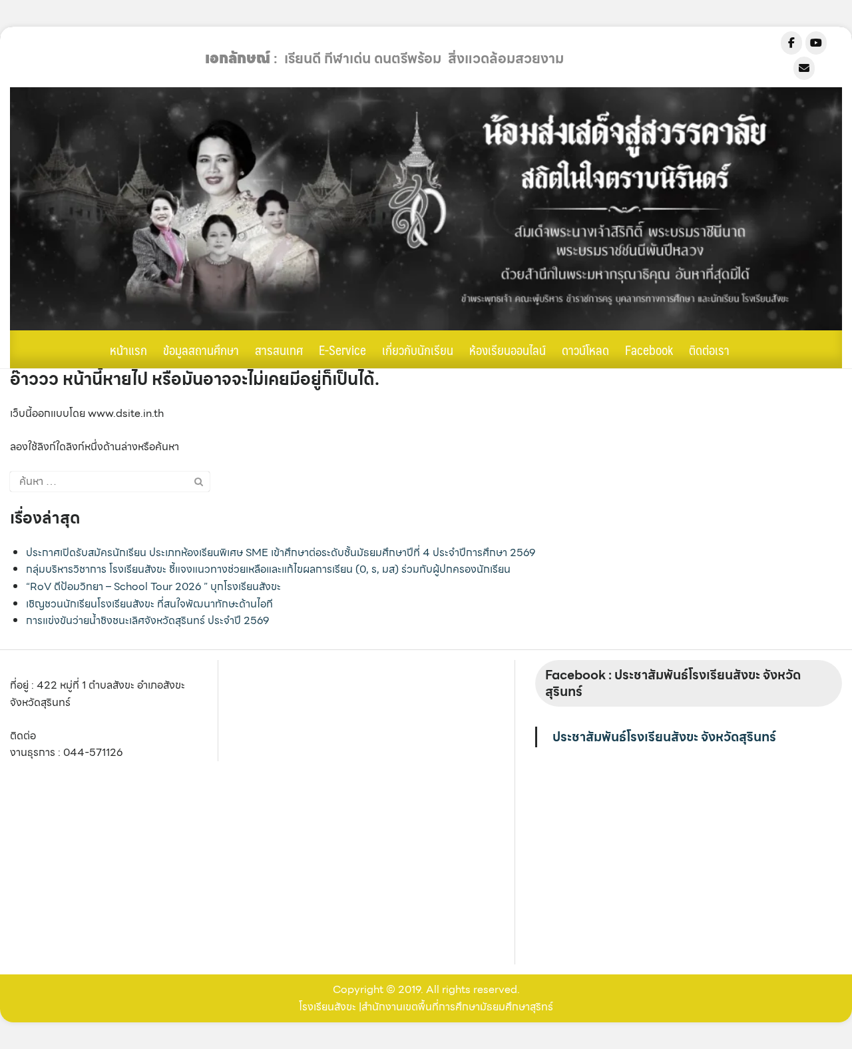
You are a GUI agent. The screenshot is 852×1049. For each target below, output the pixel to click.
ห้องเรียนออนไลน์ (507, 349)
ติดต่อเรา (709, 349)
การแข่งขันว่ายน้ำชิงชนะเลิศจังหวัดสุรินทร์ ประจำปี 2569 (147, 620)
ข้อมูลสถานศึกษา (201, 349)
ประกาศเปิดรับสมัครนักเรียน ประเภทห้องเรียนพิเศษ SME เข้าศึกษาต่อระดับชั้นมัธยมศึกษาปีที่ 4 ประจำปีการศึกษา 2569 (280, 552)
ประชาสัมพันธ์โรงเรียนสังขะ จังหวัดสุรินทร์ (664, 737)
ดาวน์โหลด (585, 349)
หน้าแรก (128, 349)
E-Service (342, 349)
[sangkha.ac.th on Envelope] (804, 68)
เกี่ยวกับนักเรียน (417, 349)
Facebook (649, 349)
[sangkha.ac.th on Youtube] (816, 43)
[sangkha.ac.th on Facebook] (791, 43)
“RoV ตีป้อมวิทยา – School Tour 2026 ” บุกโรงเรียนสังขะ (153, 586)
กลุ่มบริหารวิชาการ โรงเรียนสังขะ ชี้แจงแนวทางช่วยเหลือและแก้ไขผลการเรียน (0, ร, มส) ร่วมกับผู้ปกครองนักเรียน (268, 569)
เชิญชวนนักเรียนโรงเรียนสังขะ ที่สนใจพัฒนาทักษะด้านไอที (149, 603)
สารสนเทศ (279, 349)
